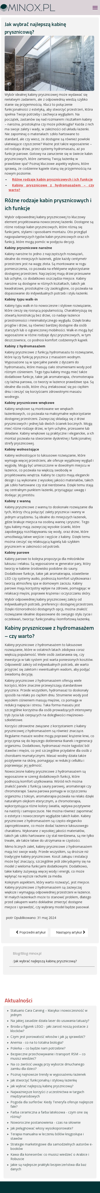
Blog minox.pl (31, 953)
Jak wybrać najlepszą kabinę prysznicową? (35, 28)
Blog (16, 953)
